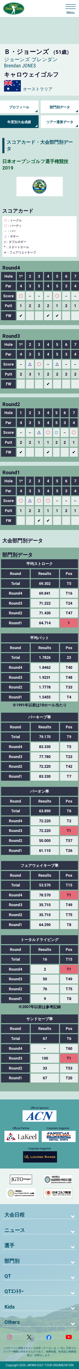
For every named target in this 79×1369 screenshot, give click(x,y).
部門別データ (60, 107)
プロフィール (19, 107)
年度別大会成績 (19, 122)
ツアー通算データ (59, 122)
